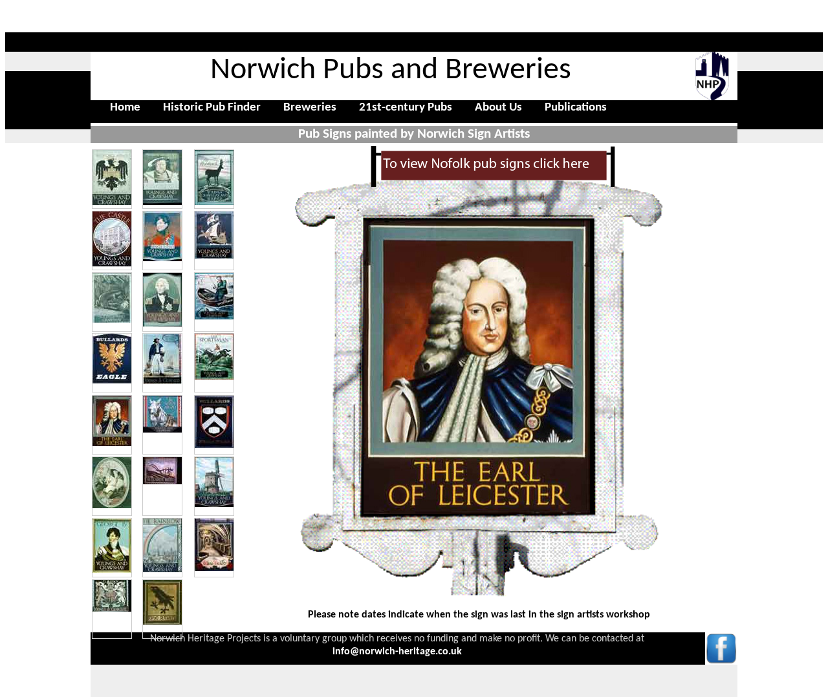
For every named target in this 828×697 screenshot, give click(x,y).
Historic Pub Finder (212, 108)
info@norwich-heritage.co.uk (397, 652)
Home (125, 108)
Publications (576, 108)
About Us (498, 108)
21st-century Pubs (405, 108)
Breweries (309, 108)
